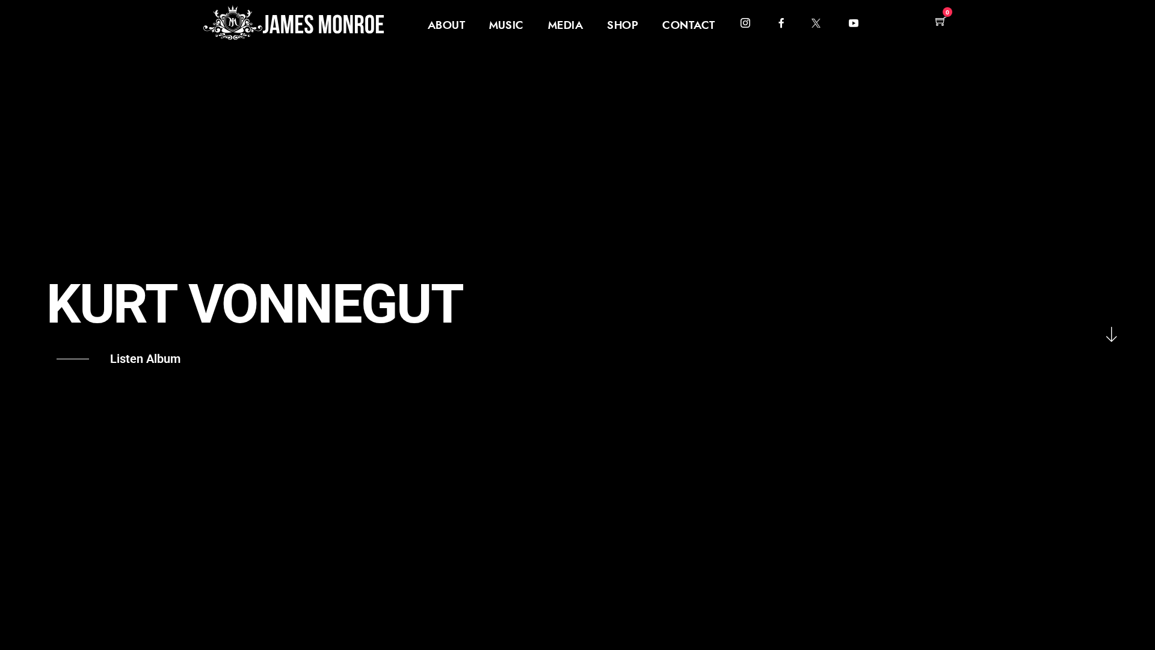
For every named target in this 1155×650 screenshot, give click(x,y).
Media (566, 25)
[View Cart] (940, 22)
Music (506, 25)
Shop (622, 25)
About (447, 25)
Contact (688, 25)
